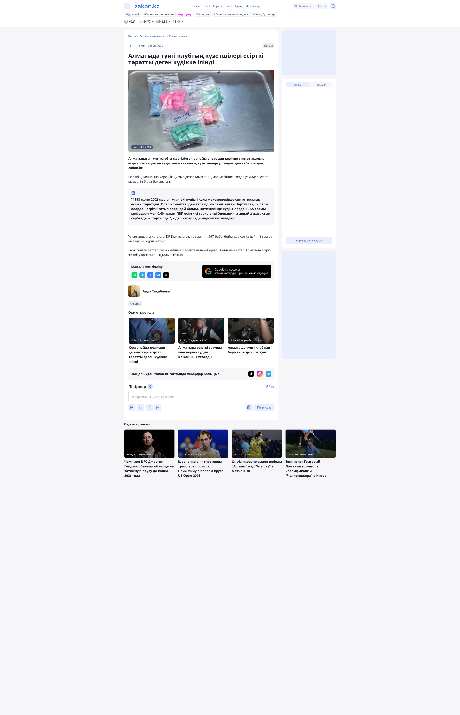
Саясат (196, 6)
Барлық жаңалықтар (152, 36)
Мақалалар (253, 6)
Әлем (207, 6)
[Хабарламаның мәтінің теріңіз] (201, 397)
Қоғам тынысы (178, 36)
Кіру (271, 386)
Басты (132, 36)
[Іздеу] (333, 6)
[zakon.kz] (147, 6)
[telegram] (142, 275)
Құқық (239, 6)
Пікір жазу (264, 407)
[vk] (158, 275)
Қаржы (217, 6)
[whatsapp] (134, 275)
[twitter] (166, 275)
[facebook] (150, 275)
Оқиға (228, 6)
